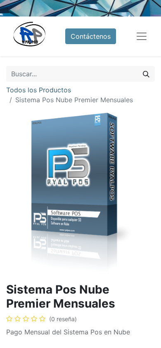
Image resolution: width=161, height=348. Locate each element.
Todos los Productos (38, 90)
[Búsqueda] (146, 74)
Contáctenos (91, 36)
